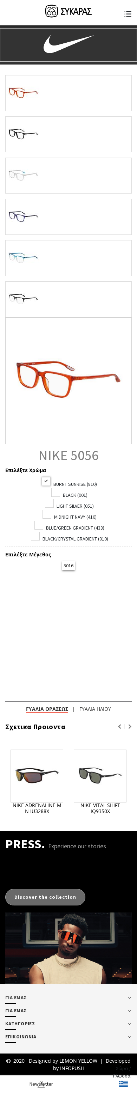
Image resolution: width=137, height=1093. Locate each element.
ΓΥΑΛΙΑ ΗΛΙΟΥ (95, 709)
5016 (68, 565)
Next (129, 726)
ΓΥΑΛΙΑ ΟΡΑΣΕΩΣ (47, 709)
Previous (119, 726)
